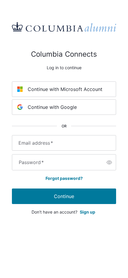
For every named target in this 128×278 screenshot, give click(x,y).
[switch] (109, 162)
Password (31, 162)
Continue (64, 196)
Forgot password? (64, 178)
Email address (35, 143)
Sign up (87, 211)
